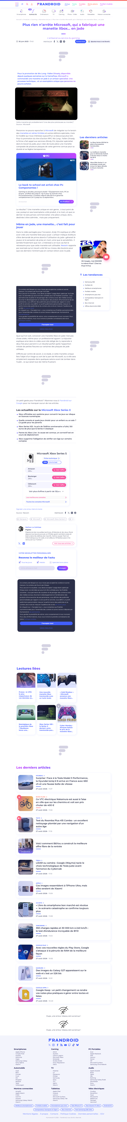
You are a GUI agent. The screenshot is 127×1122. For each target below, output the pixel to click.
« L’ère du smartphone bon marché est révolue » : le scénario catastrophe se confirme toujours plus (62, 908)
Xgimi (55, 1083)
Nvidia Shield (57, 1061)
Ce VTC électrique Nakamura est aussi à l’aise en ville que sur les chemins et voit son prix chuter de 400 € (61, 802)
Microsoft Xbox (58, 1057)
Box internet (89, 303)
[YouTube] (65, 1044)
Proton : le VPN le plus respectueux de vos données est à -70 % (25, 695)
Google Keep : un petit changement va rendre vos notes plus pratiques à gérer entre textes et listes (62, 993)
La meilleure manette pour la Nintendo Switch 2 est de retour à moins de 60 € (99, 154)
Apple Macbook (95, 1054)
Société (39, 903)
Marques (23, 519)
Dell (91, 1055)
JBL (91, 1076)
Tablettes (55, 1089)
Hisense (55, 1071)
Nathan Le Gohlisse (33, 527)
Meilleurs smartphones (93, 288)
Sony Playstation (59, 1063)
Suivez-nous (80, 41)
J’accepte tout (47, 325)
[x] (19, 543)
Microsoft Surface (96, 1063)
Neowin (64, 245)
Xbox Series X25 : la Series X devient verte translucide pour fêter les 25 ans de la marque (46, 727)
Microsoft (49, 130)
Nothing (93, 1078)
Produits (26, 19)
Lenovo (92, 1057)
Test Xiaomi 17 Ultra (93, 1106)
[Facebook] (57, 1044)
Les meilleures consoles (36, 497)
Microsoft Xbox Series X (56, 410)
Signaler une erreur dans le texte (29, 509)
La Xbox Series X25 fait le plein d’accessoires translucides (99, 144)
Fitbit (17, 1095)
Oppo (17, 1059)
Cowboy (93, 1091)
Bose (92, 1072)
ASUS (55, 1052)
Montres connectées (23, 1089)
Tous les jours (26, 562)
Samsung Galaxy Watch (24, 1100)
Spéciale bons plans (60, 562)
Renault (18, 1081)
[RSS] (61, 1044)
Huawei (18, 1055)
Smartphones (20, 1049)
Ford (17, 1076)
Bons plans (93, 4)
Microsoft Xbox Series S (52, 453)
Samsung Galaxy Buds (98, 1080)
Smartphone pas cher (93, 295)
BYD (17, 1072)
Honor (92, 1059)
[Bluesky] (77, 1044)
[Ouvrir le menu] (17, 4)
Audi (17, 1071)
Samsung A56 (90, 282)
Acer (91, 1052)
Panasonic (56, 1074)
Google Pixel (20, 1054)
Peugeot (19, 1080)
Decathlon (93, 1093)
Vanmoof (93, 1102)
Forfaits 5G (89, 285)
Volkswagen (20, 1085)
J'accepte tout (47, 623)
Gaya (92, 1095)
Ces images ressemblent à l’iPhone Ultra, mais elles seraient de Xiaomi (61, 887)
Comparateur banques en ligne (46, 1110)
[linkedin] (24, 543)
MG (17, 1078)
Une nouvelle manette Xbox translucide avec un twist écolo (46, 695)
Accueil (19, 19)
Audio (91, 1068)
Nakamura (93, 1098)
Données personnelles (88, 1114)
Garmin (18, 1097)
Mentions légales (30, 1114)
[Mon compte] (32, 4)
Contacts (54, 1114)
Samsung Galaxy (21, 1061)
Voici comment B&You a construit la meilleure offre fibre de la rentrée (61, 845)
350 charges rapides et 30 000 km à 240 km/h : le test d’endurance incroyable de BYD (62, 929)
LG (54, 1072)
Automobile (19, 1068)
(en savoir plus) (29, 308)
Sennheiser (94, 1081)
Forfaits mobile (90, 291)
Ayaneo (55, 1054)
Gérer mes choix (46, 329)
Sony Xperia (20, 1063)
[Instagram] (53, 1044)
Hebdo (42, 562)
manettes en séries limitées (32, 133)
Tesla (17, 1083)
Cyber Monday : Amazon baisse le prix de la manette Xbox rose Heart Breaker (66, 729)
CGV (102, 1114)
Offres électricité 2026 (93, 306)
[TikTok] (73, 1044)
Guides (82, 4)
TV (52, 1068)
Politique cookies (25, 320)
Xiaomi (18, 1064)
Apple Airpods (95, 1071)
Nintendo (56, 1059)
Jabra (92, 1074)
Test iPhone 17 (76, 1106)
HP (91, 1061)
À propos (44, 1114)
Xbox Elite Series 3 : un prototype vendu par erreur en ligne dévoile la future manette (98, 165)
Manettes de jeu (45, 19)
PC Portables (95, 1049)
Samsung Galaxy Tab (60, 1098)
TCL (54, 1081)
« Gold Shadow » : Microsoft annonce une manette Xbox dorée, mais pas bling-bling (67, 695)
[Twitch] (69, 1044)
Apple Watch (20, 1093)
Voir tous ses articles (62, 543)
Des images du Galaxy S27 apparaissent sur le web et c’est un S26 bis (61, 972)
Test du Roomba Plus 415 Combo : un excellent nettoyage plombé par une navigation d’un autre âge (62, 823)
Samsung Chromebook (98, 1064)
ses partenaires (24, 314)
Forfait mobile (106, 4)
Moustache (94, 1097)
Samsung (56, 1078)
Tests (74, 4)
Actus (67, 4)
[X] (49, 1044)
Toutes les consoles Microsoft (38, 502)
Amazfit (18, 1091)
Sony (54, 1080)
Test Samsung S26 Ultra (83, 1110)
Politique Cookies (68, 1114)
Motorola (19, 1057)
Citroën (18, 1074)
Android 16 (108, 1106)
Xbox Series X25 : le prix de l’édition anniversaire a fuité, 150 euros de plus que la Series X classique (45, 427)
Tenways (93, 1100)
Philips (55, 1076)
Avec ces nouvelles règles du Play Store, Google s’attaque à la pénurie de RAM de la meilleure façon (62, 950)
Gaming (34, 19)
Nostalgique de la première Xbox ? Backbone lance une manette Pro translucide (26, 727)
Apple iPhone (20, 1052)
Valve (55, 1064)
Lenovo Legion (58, 1055)
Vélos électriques (96, 1089)
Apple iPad (56, 1091)
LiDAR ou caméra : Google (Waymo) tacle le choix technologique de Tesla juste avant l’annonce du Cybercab (60, 866)
